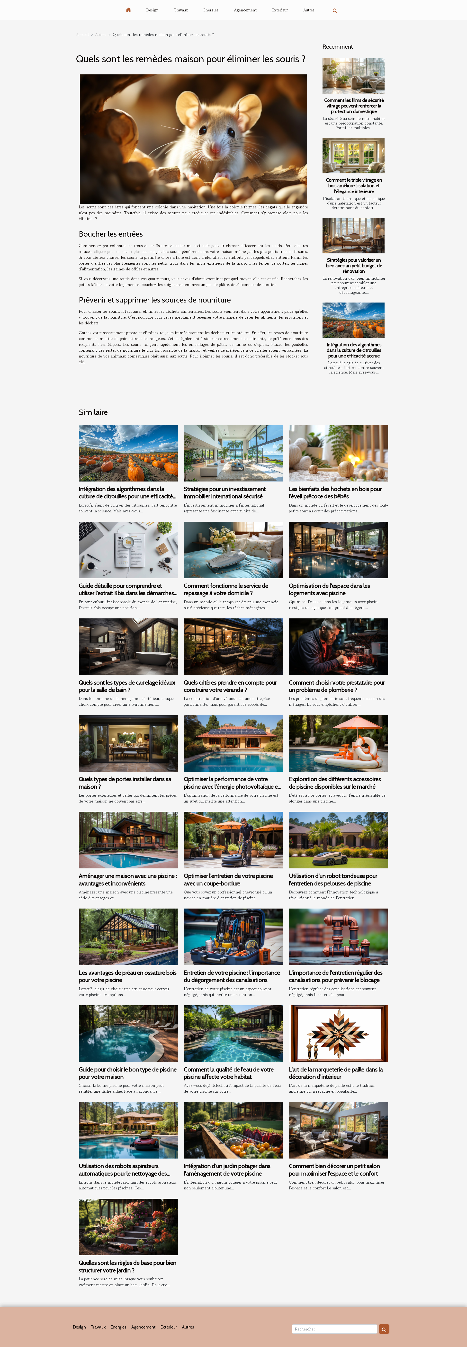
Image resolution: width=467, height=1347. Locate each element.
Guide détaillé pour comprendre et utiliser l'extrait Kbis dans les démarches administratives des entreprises (126, 593)
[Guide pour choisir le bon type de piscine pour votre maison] (128, 1033)
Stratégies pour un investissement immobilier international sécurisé (225, 492)
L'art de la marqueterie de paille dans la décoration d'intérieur (336, 1073)
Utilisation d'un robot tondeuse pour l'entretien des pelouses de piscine (333, 879)
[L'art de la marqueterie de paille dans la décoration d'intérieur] (338, 1033)
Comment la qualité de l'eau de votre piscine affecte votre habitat (229, 1073)
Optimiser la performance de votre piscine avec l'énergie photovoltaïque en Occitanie (232, 786)
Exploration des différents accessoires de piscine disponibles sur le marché (335, 783)
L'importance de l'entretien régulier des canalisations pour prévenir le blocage (336, 976)
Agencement (245, 10)
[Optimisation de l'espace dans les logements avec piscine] (338, 549)
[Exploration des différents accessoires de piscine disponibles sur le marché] (338, 743)
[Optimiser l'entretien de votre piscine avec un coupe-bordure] (233, 839)
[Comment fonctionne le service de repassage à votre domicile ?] (233, 549)
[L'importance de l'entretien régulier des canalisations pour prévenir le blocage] (338, 936)
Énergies (210, 10)
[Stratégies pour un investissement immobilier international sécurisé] (233, 452)
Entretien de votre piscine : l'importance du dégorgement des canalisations (232, 976)
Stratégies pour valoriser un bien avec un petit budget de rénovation (354, 265)
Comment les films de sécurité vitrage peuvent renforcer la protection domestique (354, 105)
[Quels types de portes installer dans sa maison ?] (128, 743)
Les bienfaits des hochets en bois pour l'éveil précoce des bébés (335, 492)
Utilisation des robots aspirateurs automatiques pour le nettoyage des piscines (123, 1173)
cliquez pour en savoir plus (117, 251)
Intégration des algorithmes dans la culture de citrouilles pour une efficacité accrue (354, 350)
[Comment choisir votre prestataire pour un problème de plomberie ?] (338, 646)
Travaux (181, 10)
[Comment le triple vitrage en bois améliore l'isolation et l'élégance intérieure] (354, 156)
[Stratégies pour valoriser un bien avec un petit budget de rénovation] (354, 235)
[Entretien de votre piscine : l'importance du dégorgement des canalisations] (233, 936)
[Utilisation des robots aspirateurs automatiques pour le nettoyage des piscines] (128, 1130)
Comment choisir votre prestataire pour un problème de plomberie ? (337, 686)
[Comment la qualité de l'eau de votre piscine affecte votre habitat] (233, 1033)
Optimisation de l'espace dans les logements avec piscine (329, 589)
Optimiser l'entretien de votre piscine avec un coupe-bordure (228, 879)
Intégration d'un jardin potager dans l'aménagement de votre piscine (227, 1169)
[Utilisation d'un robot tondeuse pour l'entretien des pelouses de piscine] (338, 839)
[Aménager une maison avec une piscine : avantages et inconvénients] (128, 839)
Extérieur (280, 10)
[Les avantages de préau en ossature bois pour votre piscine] (128, 936)
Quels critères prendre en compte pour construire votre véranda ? (230, 686)
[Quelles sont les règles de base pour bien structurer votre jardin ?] (128, 1226)
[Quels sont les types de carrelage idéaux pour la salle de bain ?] (128, 646)
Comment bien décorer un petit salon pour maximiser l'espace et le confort (334, 1169)
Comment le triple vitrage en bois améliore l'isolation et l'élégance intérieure (354, 185)
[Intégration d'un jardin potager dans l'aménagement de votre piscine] (233, 1130)
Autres (308, 10)
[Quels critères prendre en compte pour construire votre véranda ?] (233, 646)
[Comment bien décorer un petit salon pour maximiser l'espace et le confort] (338, 1130)
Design (152, 10)
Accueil (82, 34)
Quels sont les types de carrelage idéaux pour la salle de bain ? (127, 686)
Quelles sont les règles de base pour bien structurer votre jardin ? (127, 1266)
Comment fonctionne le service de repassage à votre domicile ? (226, 589)
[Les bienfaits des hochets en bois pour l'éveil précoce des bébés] (338, 452)
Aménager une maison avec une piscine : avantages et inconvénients (128, 879)
